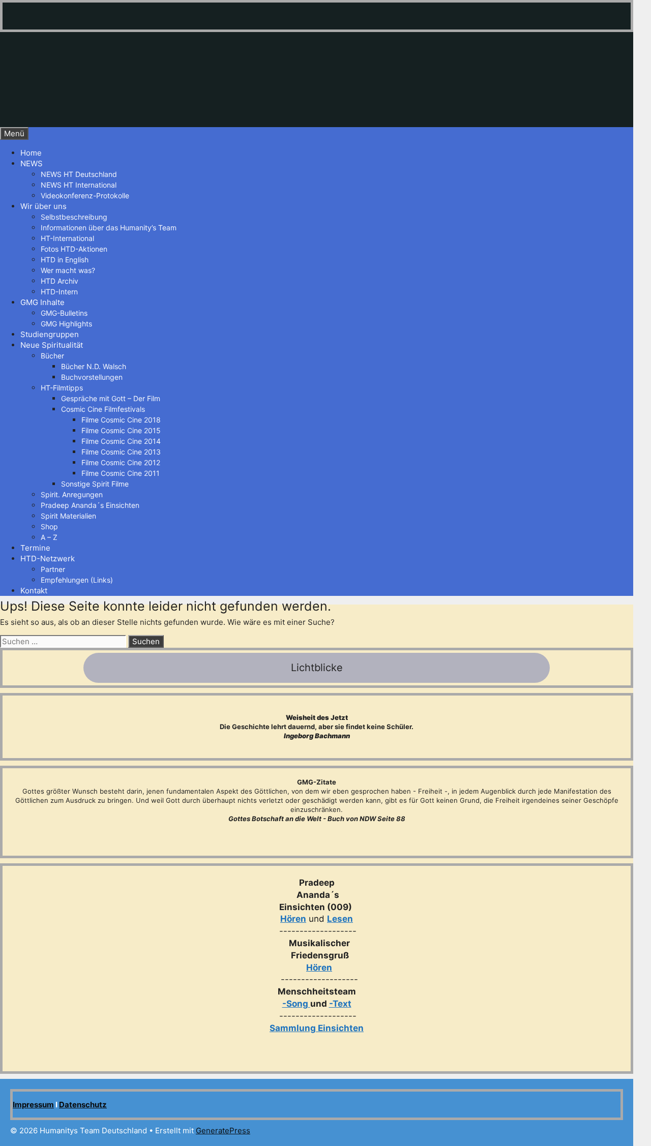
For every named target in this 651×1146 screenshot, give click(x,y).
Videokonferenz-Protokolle (85, 195)
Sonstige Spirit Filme (95, 483)
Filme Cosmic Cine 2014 (121, 441)
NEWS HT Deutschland (79, 174)
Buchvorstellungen (92, 377)
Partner (53, 569)
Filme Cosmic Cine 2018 (121, 419)
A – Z (49, 537)
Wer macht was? (68, 270)
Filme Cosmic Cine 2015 (121, 430)
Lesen (340, 919)
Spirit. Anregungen (72, 494)
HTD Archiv (59, 281)
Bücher (52, 355)
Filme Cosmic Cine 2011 (120, 473)
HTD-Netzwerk (47, 558)
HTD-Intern (59, 291)
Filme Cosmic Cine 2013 (121, 451)
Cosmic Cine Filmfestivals (103, 409)
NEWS (31, 163)
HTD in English (64, 259)
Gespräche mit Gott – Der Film (110, 398)
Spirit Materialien (68, 515)
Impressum (33, 1104)
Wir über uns (43, 206)
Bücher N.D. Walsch (93, 366)
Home (31, 153)
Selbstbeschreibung (74, 217)
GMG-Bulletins (64, 313)
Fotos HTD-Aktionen (74, 249)
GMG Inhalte (42, 302)
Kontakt (33, 590)
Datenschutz (83, 1104)
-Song (295, 1004)
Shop (49, 526)
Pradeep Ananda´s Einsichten (90, 505)
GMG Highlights (66, 323)
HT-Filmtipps (62, 387)
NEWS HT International (78, 184)
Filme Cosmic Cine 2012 (120, 462)
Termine (35, 548)
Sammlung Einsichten (317, 1028)
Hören (293, 919)
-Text (340, 1004)
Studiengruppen (49, 334)
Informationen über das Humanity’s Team (108, 227)
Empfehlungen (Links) (77, 580)
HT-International (67, 238)
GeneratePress (223, 1130)
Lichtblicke (317, 667)
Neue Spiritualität (51, 345)
